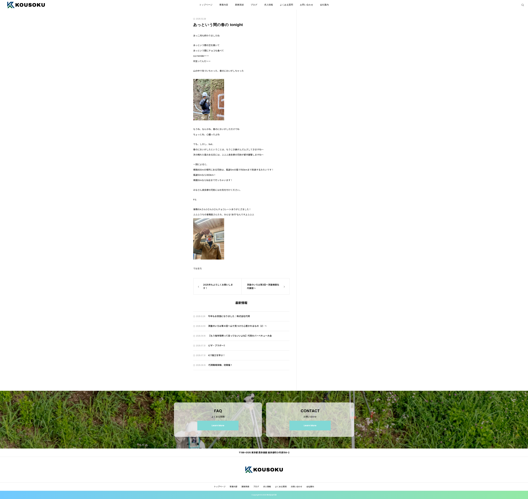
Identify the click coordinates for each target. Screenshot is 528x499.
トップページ (205, 5)
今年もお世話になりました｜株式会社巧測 (229, 316)
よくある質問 (286, 5)
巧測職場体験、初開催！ (220, 365)
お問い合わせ (306, 5)
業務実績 (239, 5)
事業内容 (223, 5)
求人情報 (268, 5)
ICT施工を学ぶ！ (216, 355)
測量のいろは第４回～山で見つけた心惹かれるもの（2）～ (237, 326)
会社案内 (324, 5)
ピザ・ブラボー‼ (216, 345)
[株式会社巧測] (26, 4)
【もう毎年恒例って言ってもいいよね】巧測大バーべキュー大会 (240, 335)
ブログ (254, 5)
